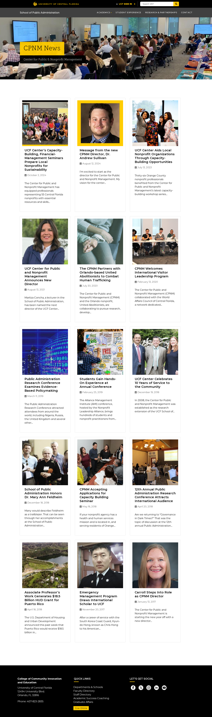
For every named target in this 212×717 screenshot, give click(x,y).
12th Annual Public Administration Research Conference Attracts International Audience (155, 495)
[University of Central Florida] (56, 3)
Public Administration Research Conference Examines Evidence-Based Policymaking (42, 384)
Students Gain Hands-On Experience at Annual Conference (98, 383)
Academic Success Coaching (91, 698)
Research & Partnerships (161, 12)
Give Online (81, 708)
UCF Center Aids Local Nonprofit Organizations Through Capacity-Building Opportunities (155, 156)
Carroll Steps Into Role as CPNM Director (153, 594)
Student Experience (128, 12)
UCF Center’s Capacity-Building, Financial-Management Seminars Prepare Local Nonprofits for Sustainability (44, 159)
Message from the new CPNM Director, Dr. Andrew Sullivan (99, 154)
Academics (103, 12)
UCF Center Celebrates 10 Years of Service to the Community (153, 383)
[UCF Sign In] (125, 4)
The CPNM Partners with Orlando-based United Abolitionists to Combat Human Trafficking (100, 274)
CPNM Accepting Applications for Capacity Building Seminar (94, 495)
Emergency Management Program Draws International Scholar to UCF (98, 598)
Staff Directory (82, 694)
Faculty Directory (84, 690)
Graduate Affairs (83, 702)
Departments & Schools (88, 687)
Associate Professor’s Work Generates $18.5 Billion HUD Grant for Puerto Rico (42, 598)
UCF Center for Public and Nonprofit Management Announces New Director (42, 276)
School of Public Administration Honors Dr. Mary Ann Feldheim (43, 493)
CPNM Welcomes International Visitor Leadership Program (151, 272)
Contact (186, 12)
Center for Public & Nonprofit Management (53, 59)
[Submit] (176, 4)
